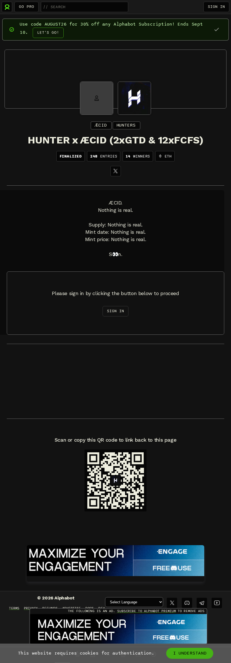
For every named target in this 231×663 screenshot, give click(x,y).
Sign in (216, 6)
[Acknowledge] (216, 29)
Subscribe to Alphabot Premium (146, 611)
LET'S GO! (48, 32)
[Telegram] (202, 603)
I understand (189, 653)
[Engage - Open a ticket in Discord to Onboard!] (115, 559)
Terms (14, 608)
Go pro (26, 6)
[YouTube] (217, 603)
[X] (115, 171)
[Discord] (187, 603)
